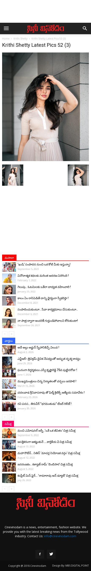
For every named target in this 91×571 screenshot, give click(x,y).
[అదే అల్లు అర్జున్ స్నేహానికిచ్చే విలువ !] (9, 349)
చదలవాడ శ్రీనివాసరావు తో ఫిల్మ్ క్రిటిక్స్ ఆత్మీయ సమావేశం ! (51, 392)
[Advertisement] (45, 13)
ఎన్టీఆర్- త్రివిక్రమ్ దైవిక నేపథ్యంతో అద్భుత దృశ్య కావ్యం (49, 358)
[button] (85, 28)
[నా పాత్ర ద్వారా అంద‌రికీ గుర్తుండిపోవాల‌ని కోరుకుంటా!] (9, 323)
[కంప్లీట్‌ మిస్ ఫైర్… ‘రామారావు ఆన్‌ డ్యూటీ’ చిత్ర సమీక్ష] (9, 478)
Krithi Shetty (21, 38)
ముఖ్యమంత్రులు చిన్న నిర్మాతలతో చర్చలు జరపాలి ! (47, 381)
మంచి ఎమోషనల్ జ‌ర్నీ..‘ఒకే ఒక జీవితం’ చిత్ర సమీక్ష (46, 430)
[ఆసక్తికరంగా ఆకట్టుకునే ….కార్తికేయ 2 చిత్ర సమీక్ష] (9, 444)
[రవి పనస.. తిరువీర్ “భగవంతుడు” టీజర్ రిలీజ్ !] (9, 406)
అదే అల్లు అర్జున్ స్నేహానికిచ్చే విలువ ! (38, 347)
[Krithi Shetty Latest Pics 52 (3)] (45, 160)
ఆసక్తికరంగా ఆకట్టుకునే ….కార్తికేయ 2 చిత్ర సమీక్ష (45, 441)
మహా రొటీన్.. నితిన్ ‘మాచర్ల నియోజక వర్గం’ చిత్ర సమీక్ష (49, 453)
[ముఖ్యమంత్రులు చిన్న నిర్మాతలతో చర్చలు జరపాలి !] (9, 384)
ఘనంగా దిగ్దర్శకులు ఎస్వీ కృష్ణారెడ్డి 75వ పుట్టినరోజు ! (47, 370)
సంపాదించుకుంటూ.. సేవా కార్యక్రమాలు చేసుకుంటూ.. (48, 309)
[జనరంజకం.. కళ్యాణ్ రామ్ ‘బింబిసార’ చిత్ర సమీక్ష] (9, 467)
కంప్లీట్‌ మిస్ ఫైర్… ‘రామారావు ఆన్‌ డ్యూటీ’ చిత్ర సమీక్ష (48, 475)
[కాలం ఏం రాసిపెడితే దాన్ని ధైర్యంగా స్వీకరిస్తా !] (9, 301)
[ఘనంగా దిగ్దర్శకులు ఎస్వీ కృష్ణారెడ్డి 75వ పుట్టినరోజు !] (9, 372)
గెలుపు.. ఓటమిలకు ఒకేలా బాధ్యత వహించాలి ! (44, 287)
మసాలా (9, 257)
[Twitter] (51, 554)
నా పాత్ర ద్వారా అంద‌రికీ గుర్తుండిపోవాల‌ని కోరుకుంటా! (48, 320)
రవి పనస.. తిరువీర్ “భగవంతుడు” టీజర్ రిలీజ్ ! (45, 403)
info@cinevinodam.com (60, 536)
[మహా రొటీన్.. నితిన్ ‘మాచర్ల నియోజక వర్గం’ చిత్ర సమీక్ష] (9, 455)
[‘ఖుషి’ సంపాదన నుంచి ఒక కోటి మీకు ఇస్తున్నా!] (9, 267)
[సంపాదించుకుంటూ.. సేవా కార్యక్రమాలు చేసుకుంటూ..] (9, 312)
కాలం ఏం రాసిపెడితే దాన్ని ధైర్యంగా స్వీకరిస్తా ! (43, 298)
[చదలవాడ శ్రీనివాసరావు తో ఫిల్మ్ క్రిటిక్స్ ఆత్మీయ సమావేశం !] (9, 395)
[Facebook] (40, 554)
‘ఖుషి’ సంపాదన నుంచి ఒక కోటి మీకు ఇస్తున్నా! (44, 264)
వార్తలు (9, 341)
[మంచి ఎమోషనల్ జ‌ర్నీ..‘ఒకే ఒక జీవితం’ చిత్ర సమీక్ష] (9, 433)
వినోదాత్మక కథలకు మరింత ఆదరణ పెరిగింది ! (43, 275)
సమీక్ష (8, 424)
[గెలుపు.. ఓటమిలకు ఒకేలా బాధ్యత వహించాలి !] (9, 289)
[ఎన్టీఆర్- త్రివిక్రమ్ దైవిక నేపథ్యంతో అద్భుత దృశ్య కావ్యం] (9, 364)
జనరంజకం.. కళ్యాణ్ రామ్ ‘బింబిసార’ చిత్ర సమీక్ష (45, 464)
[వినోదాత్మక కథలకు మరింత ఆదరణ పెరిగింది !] (9, 278)
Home (6, 38)
